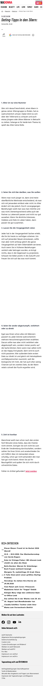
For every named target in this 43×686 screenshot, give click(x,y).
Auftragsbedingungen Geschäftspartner (15, 669)
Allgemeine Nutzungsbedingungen (14, 637)
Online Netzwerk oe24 (9, 628)
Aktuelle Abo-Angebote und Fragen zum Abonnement (20, 673)
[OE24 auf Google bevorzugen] (33, 35)
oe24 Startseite (7, 635)
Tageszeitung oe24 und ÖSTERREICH (15, 662)
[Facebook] (3, 622)
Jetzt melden (31, 471)
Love (23, 7)
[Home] (2, 11)
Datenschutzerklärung (9, 640)
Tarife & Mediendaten (9, 671)
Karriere (37, 7)
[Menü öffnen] (41, 7)
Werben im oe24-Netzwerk (11, 647)
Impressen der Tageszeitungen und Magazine (17, 676)
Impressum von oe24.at (10, 654)
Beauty (12, 7)
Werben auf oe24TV (8, 649)
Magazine (7, 11)
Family (29, 7)
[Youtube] (14, 622)
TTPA (3, 678)
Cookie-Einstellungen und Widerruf (14, 644)
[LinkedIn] (20, 622)
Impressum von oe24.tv (10, 656)
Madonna (14, 11)
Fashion (4, 7)
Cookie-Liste (6, 642)
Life (18, 7)
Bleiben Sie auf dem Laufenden (13, 615)
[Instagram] (8, 622)
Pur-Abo (4, 651)
